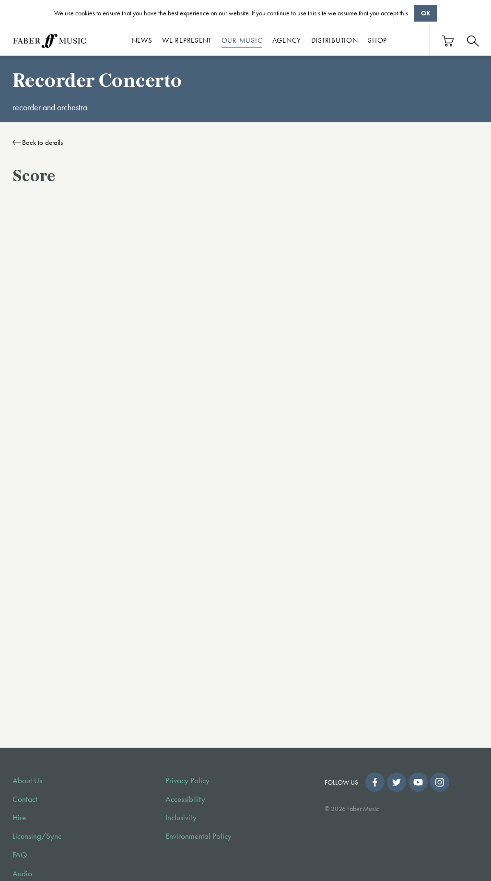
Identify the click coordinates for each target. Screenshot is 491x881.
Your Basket (448, 41)
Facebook (375, 782)
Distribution (334, 40)
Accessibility (185, 799)
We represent (186, 40)
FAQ (19, 855)
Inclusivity (181, 817)
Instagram (439, 782)
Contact (24, 799)
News (142, 40)
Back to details (42, 142)
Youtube (418, 782)
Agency (287, 40)
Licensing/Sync (36, 836)
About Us (27, 780)
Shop (377, 40)
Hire (19, 817)
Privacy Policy (187, 780)
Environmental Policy (198, 836)
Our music (242, 40)
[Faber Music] (49, 41)
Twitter (396, 782)
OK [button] (426, 13)
